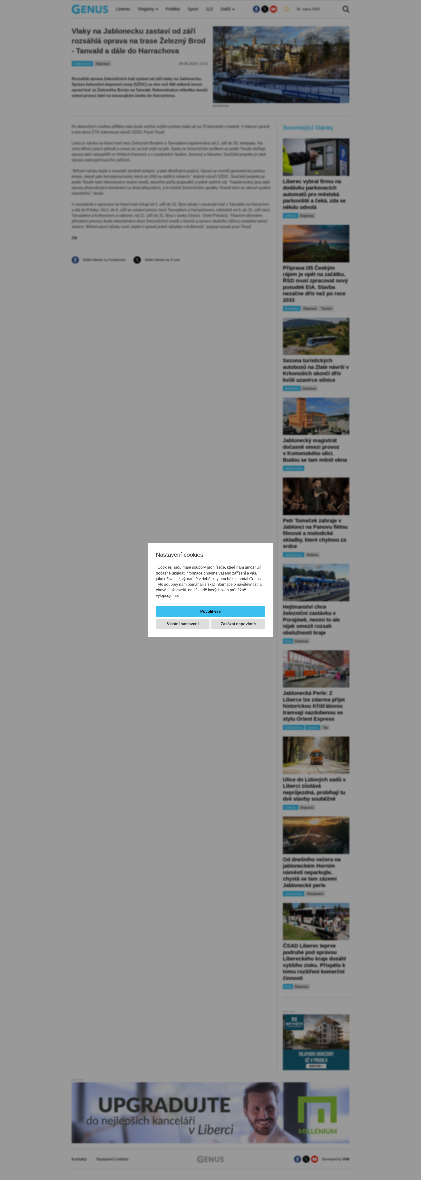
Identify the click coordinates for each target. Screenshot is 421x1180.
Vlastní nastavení (183, 624)
